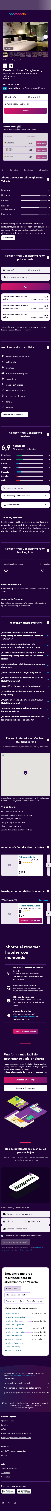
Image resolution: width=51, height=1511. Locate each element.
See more (43, 900)
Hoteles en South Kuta (14, 1332)
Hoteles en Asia (22, 1403)
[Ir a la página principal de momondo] (17, 14)
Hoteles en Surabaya (13, 1339)
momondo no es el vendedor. (18, 1383)
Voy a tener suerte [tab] (14, 1301)
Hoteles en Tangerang (14, 1343)
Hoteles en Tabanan (13, 1350)
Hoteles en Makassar (13, 1336)
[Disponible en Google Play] (8, 1491)
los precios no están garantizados (23, 1375)
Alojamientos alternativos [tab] (17, 1295)
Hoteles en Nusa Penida (15, 1317)
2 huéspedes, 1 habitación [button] (17, 104)
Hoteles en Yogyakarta (14, 1325)
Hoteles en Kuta (11, 1321)
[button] (4, 14)
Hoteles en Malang (12, 1347)
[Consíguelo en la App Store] (24, 1491)
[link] (30, 920)
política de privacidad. (26, 1250)
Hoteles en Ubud (12, 1314)
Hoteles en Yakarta (15, 1405)
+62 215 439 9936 (11, 85)
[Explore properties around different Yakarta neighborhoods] (48, 891)
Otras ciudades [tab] (12, 1289)
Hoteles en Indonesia (38, 1403)
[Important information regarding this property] (48, 550)
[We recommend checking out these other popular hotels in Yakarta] (48, 847)
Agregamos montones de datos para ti (22, 1388)
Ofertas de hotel (8, 1403)
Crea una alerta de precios (24, 1017)
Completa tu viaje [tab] (34, 1301)
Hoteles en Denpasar (13, 1328)
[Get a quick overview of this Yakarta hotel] (48, 179)
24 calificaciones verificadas (32, 88)
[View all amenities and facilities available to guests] (48, 347)
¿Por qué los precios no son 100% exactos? (24, 1393)
